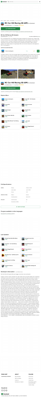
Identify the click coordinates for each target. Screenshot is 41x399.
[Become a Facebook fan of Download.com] (2, 390)
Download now (11, 28)
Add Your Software (18, 378)
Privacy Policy (31, 376)
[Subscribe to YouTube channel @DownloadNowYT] (6, 390)
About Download (17, 376)
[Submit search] (8, 2)
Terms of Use (31, 378)
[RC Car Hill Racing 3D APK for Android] (2, 23)
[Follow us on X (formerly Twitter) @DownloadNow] (4, 390)
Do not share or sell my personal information (32, 382)
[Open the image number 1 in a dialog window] (26, 74)
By (8, 25)
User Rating (16, 25)
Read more (38, 36)
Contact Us (17, 380)
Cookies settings (31, 384)
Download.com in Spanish (19, 381)
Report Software (21, 206)
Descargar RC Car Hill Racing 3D (7, 213)
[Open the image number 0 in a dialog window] (9, 74)
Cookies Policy (31, 380)
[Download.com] (4, 1)
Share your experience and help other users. (24, 31)
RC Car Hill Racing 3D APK (20, 23)
